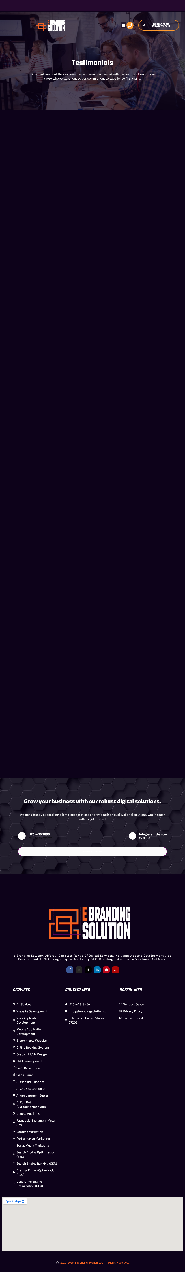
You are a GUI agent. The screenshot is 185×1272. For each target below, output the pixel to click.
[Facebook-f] (69, 969)
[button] (123, 25)
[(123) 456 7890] (22, 836)
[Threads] (88, 969)
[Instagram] (79, 969)
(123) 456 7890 (39, 834)
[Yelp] (115, 969)
